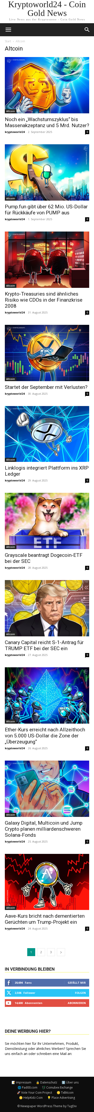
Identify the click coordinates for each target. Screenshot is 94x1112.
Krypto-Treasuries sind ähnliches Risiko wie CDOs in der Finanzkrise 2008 (43, 300)
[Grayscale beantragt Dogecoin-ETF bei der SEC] (47, 521)
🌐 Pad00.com (27, 1087)
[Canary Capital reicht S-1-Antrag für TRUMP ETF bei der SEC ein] (47, 608)
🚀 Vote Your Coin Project (34, 1092)
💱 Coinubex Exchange (57, 1087)
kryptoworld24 (15, 132)
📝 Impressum (21, 1082)
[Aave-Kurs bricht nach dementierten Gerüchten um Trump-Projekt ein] (47, 882)
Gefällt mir (77, 982)
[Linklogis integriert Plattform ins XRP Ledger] (47, 434)
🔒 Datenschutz (46, 1082)
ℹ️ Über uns (70, 1082)
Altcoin (10, 111)
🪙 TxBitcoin (65, 1092)
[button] (87, 29)
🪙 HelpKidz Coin (31, 1098)
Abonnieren (77, 1003)
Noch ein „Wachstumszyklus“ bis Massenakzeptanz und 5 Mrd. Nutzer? (47, 122)
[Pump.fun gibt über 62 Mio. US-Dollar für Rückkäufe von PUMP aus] (47, 172)
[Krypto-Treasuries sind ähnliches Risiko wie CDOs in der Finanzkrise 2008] (47, 260)
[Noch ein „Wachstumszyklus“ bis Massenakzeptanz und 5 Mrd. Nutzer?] (47, 85)
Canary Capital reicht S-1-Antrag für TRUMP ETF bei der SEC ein (44, 645)
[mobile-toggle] (8, 29)
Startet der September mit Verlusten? (46, 387)
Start (8, 41)
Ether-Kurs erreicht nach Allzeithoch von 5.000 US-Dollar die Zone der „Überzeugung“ (45, 736)
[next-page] (61, 952)
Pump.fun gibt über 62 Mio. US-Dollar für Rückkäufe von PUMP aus (46, 210)
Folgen (80, 993)
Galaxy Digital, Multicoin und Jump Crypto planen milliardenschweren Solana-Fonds (43, 829)
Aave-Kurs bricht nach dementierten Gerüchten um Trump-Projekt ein (45, 919)
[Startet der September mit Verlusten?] (47, 353)
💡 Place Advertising (61, 1098)
